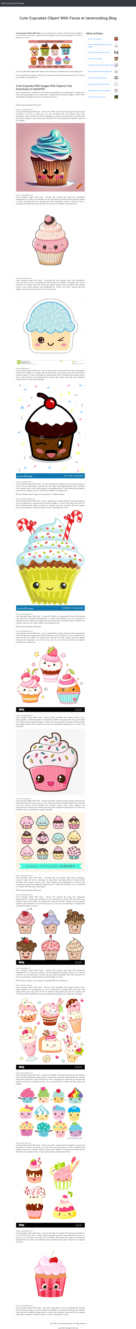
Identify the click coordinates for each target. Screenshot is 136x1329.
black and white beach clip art (99, 52)
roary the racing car (95, 39)
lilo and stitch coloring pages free (100, 71)
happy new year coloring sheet (99, 90)
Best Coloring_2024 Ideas (12, 3)
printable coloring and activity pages (101, 65)
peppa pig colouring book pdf (98, 84)
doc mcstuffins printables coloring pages (100, 46)
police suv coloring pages (97, 78)
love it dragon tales (95, 59)
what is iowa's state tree (96, 97)
